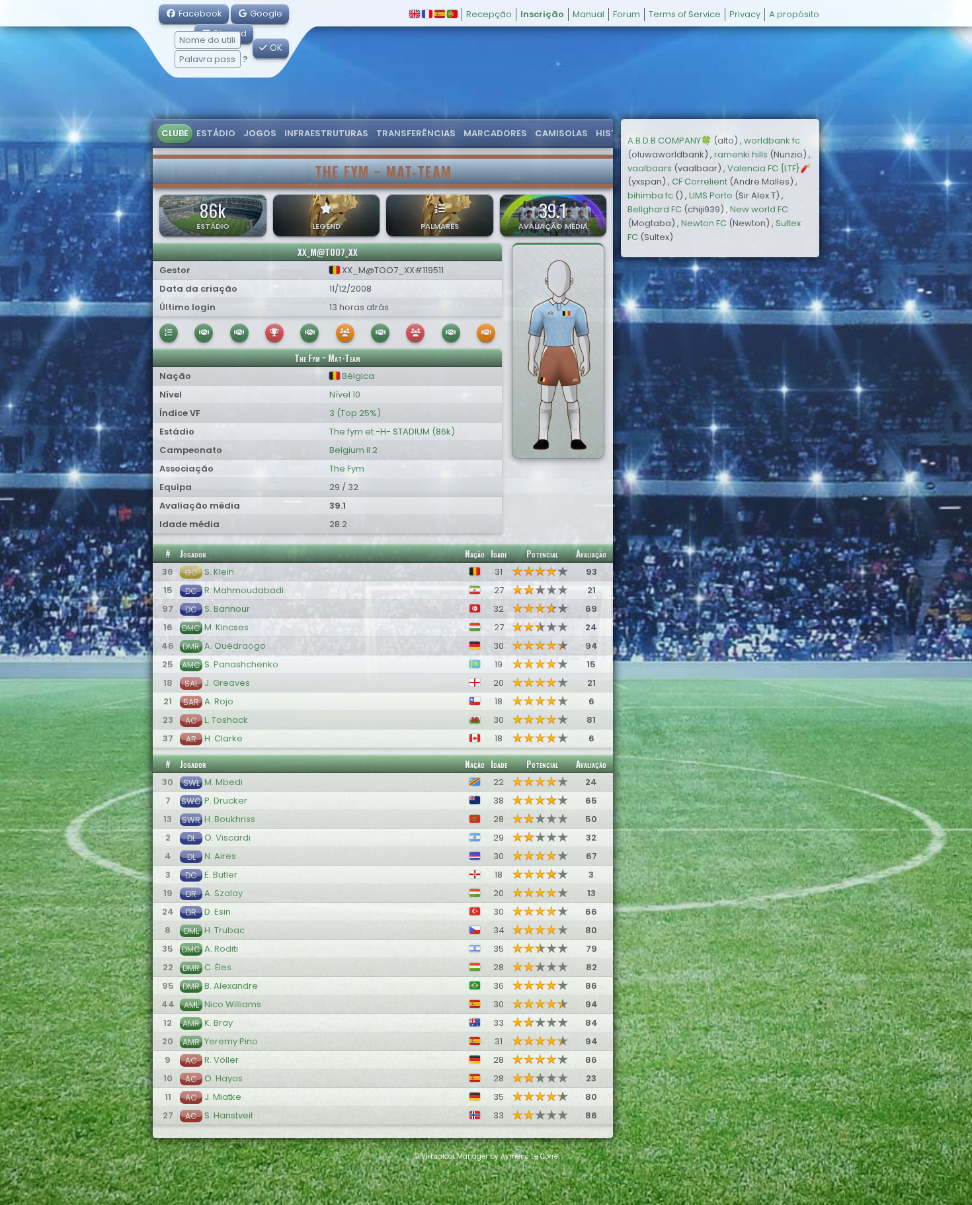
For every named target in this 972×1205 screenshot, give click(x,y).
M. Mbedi (223, 782)
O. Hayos (223, 1078)
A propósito (794, 14)
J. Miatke (222, 1097)
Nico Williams (232, 1004)
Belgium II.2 (353, 450)
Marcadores (495, 133)
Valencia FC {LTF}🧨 (769, 168)
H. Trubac (224, 930)
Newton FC (704, 223)
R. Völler (221, 1060)
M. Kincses (226, 627)
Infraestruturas (326, 133)
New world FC (759, 209)
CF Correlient (699, 181)
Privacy (744, 14)
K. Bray (218, 1023)
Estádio (215, 133)
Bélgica (357, 376)
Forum (626, 14)
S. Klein (219, 571)
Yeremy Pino (231, 1041)
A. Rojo (218, 701)
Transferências (416, 133)
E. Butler (220, 874)
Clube (174, 133)
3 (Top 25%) (355, 413)
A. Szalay (223, 893)
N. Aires (220, 856)
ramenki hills (741, 154)
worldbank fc (772, 140)
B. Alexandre (231, 985)
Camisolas (561, 133)
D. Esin (217, 911)
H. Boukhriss (229, 819)
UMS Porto (711, 195)
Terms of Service (685, 14)
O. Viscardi (227, 837)
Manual (588, 14)
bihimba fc (650, 195)
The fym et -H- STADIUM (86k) (392, 431)
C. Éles (217, 967)
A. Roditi (221, 948)
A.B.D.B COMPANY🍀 (669, 140)
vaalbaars (650, 168)
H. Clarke (223, 738)
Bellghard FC (655, 209)
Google (265, 13)
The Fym (346, 468)
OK (274, 48)
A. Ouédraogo (235, 646)
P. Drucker (225, 800)
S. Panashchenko (241, 664)
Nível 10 (344, 394)
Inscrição (542, 14)
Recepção (489, 14)
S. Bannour (227, 608)
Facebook (199, 13)
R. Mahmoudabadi (244, 590)
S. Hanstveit (228, 1115)
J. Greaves (227, 683)
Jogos (259, 133)
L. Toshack (226, 720)
